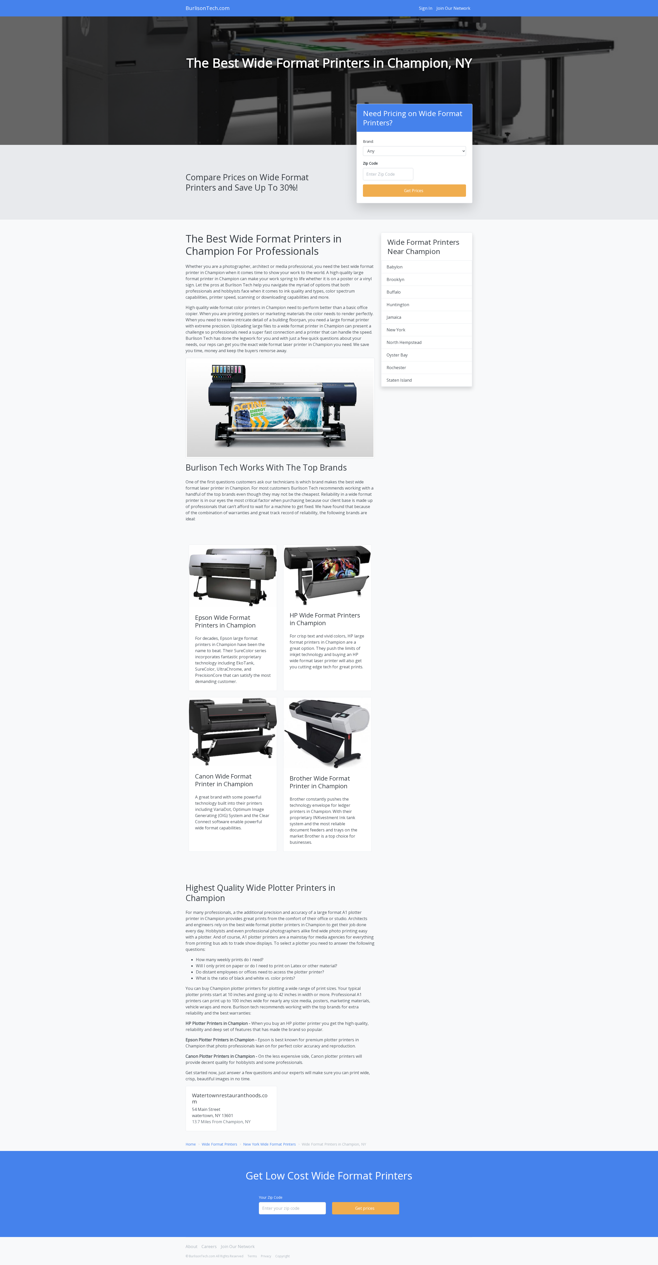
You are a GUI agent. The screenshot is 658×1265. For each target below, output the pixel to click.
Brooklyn (395, 279)
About (191, 1246)
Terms (252, 1256)
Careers (209, 1246)
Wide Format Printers (219, 1144)
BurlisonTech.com (208, 8)
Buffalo (394, 292)
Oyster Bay (397, 355)
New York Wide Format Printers (269, 1144)
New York (396, 330)
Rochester (396, 367)
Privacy (266, 1256)
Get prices (364, 1208)
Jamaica (394, 317)
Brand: (368, 141)
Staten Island (399, 380)
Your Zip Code (270, 1197)
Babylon (395, 267)
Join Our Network (453, 8)
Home (191, 1144)
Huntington (398, 304)
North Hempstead (404, 342)
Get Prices (413, 190)
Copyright (282, 1256)
